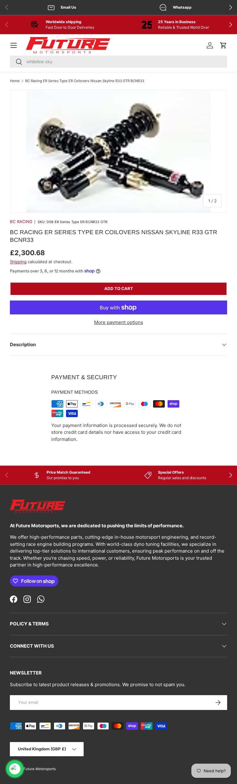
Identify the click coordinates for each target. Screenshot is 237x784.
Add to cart (118, 288)
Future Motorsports (39, 769)
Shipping (18, 261)
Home (15, 81)
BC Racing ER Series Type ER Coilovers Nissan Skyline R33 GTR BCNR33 (84, 81)
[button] (223, 45)
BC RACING (21, 221)
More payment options (118, 322)
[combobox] (118, 62)
